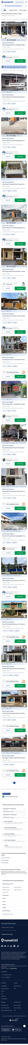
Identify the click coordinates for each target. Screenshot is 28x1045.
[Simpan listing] (25, 24)
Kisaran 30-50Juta (17, 889)
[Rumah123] (7, 2)
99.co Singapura (17, 1007)
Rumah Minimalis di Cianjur (7, 914)
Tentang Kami (4, 986)
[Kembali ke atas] (24, 1026)
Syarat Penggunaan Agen (6, 1010)
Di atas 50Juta (5, 892)
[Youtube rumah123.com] (11, 946)
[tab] (14, 883)
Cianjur (20, 789)
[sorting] (7, 10)
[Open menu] (26, 2)
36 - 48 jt (20, 70)
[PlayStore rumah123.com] (16, 1029)
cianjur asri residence (5, 857)
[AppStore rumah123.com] (6, 1029)
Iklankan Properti (17, 986)
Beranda (2, 789)
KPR (15, 988)
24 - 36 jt (12, 70)
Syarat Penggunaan (5, 1007)
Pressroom (3, 996)
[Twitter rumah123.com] (5, 946)
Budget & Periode (13, 10)
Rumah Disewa (8, 789)
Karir (2, 993)
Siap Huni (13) (15, 19)
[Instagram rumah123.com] (8, 946)
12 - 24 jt (5, 70)
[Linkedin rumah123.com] (14, 946)
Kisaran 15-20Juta (17, 887)
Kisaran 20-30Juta (6, 889)
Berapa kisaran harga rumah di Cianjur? (11, 869)
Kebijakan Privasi (4, 1005)
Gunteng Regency (5, 860)
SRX (15, 1010)
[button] (13, 6)
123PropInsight (4, 998)
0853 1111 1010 (14, 968)
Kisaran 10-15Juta (5, 887)
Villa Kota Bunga (4, 862)
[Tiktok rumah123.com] (18, 946)
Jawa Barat (15, 789)
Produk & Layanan (5, 988)
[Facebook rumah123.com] (2, 946)
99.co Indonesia (17, 1005)
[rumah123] (14, 940)
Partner (2, 991)
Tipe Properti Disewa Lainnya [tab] (8, 923)
